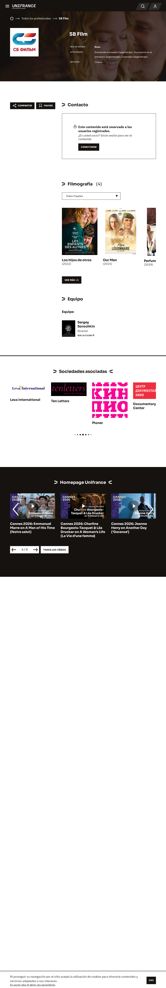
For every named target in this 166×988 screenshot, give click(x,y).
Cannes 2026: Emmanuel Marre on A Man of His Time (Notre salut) (32, 528)
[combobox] (91, 196)
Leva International (25, 400)
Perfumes (152, 261)
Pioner (97, 423)
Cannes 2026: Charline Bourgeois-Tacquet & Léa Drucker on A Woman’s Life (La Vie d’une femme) (83, 530)
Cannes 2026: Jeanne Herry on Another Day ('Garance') (129, 528)
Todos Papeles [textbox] (74, 196)
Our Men (110, 260)
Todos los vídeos (54, 549)
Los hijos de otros (76, 260)
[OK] (151, 980)
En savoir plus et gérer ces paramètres (32, 984)
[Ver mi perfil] (155, 6)
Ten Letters (60, 401)
